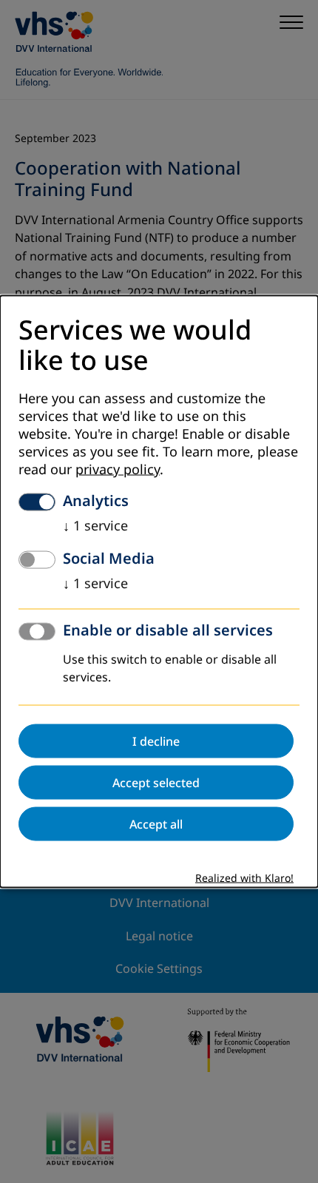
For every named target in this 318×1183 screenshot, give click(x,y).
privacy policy (117, 469)
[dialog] (159, 591)
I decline (156, 741)
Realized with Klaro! (244, 878)
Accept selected (156, 783)
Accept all (156, 824)
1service (95, 526)
